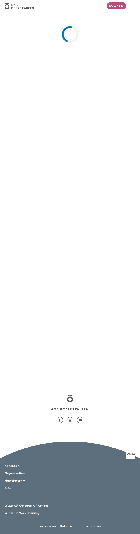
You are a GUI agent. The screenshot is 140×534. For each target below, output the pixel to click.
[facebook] (60, 420)
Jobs (8, 488)
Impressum (47, 526)
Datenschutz (70, 526)
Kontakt (11, 465)
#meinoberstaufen (70, 409)
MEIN (22, 7)
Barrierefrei (92, 526)
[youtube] (80, 420)
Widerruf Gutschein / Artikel (26, 505)
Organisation (15, 473)
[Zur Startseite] (8, 6)
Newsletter (13, 480)
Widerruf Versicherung (22, 513)
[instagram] (70, 420)
